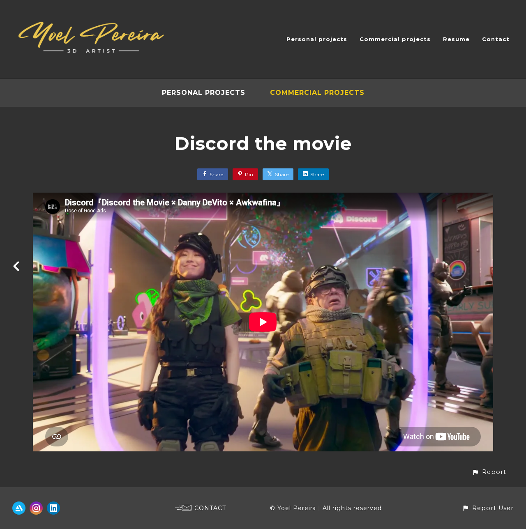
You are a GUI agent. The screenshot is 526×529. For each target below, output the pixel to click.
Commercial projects (395, 39)
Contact (496, 39)
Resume (456, 39)
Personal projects (316, 39)
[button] (489, 472)
